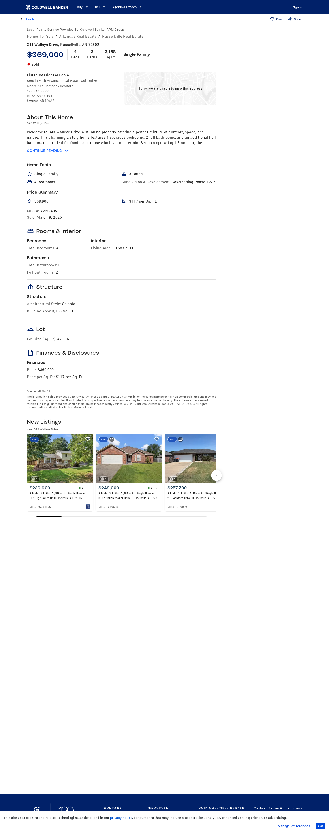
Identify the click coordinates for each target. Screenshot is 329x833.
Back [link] (30, 19)
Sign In (297, 7)
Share (298, 19)
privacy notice (121, 818)
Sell (97, 7)
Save (279, 19)
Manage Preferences (294, 826)
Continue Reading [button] (44, 151)
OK (320, 826)
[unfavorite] (87, 439)
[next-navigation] (216, 475)
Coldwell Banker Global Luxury (278, 808)
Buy (80, 7)
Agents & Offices (125, 7)
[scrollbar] (121, 516)
